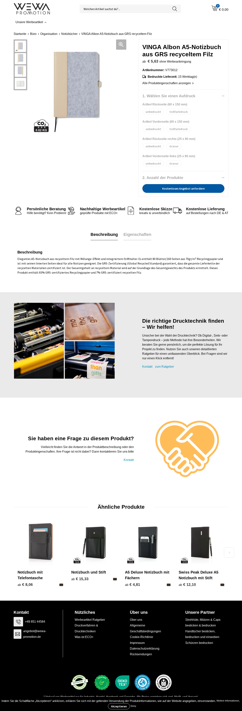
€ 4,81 (132, 584)
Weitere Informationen (227, 700)
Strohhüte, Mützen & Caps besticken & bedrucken (202, 622)
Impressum (137, 642)
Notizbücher (69, 33)
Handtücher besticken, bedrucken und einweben (202, 634)
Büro (33, 33)
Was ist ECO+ (84, 637)
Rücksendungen (141, 654)
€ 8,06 (25, 584)
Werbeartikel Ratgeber (90, 619)
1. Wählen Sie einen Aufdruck (168, 96)
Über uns (136, 619)
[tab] (104, 234)
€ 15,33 (79, 579)
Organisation (48, 33)
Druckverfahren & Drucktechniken (86, 628)
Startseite (20, 33)
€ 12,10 (187, 584)
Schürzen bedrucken (199, 642)
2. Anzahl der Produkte (162, 178)
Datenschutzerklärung (144, 648)
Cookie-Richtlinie (141, 637)
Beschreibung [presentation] (104, 234)
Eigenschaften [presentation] (137, 234)
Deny (133, 706)
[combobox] (124, 9)
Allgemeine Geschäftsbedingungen (145, 628)
